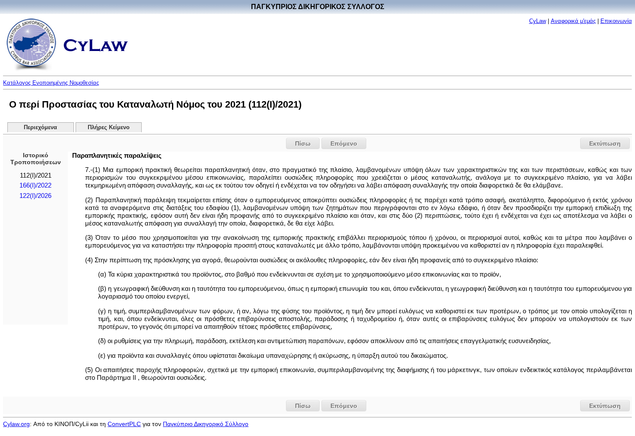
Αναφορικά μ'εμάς (573, 21)
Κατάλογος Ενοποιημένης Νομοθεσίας (51, 83)
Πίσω (303, 143)
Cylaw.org (16, 423)
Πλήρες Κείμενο (109, 127)
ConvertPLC (124, 423)
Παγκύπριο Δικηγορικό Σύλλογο (205, 423)
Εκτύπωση (605, 143)
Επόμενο (343, 143)
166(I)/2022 (35, 185)
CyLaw (537, 21)
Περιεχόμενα (40, 127)
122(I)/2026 (35, 195)
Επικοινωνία (616, 21)
